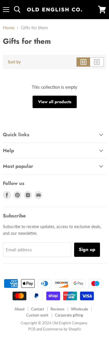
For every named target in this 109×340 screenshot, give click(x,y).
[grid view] (83, 62)
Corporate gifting (69, 315)
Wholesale (79, 309)
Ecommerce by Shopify (62, 329)
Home (9, 27)
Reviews (58, 309)
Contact (37, 309)
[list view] (97, 62)
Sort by (14, 62)
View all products (54, 102)
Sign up (87, 249)
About (20, 309)
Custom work (37, 315)
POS (31, 329)
